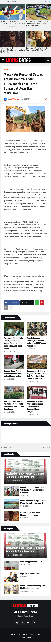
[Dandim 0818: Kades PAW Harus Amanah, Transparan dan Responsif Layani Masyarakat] (37, 392)
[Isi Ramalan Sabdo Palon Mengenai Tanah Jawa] (11, 516)
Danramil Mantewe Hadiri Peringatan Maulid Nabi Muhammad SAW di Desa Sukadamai (14, 405)
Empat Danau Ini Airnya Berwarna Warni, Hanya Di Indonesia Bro (33, 501)
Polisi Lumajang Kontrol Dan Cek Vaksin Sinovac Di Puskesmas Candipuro (33, 490)
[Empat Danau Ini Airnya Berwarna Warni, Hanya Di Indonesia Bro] (11, 504)
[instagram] (34, 622)
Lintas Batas (22, 634)
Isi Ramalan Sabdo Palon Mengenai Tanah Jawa (30, 513)
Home (12, 634)
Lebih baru (6, 447)
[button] (3, 60)
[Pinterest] (42, 302)
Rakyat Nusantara (25, 637)
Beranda (7, 70)
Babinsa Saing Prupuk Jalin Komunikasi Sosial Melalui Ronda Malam (13, 373)
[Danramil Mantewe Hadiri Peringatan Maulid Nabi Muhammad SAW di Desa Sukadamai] (14, 392)
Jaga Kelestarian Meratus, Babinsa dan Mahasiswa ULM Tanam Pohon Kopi (36, 342)
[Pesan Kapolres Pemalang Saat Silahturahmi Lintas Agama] (11, 589)
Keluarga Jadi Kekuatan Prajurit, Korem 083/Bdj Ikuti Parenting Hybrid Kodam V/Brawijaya (36, 375)
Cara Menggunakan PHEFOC (31, 562)
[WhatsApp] (37, 302)
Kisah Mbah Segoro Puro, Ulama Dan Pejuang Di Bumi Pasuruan (25, 475)
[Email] (6, 307)
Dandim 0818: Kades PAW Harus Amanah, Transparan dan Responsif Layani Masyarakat (35, 406)
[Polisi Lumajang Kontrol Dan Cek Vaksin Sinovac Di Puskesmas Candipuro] (11, 491)
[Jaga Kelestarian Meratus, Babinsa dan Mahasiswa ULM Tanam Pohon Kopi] (37, 329)
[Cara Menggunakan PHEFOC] (11, 565)
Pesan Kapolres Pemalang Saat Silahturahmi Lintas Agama (32, 586)
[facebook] (17, 622)
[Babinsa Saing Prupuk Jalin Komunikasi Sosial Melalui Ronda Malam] (14, 362)
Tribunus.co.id (35, 634)
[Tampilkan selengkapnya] (11, 307)
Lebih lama (44, 447)
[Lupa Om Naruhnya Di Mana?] (11, 577)
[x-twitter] (23, 622)
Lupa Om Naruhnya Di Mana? (31, 573)
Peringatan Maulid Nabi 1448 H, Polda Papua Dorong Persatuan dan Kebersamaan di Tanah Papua (13, 343)
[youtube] (28, 622)
